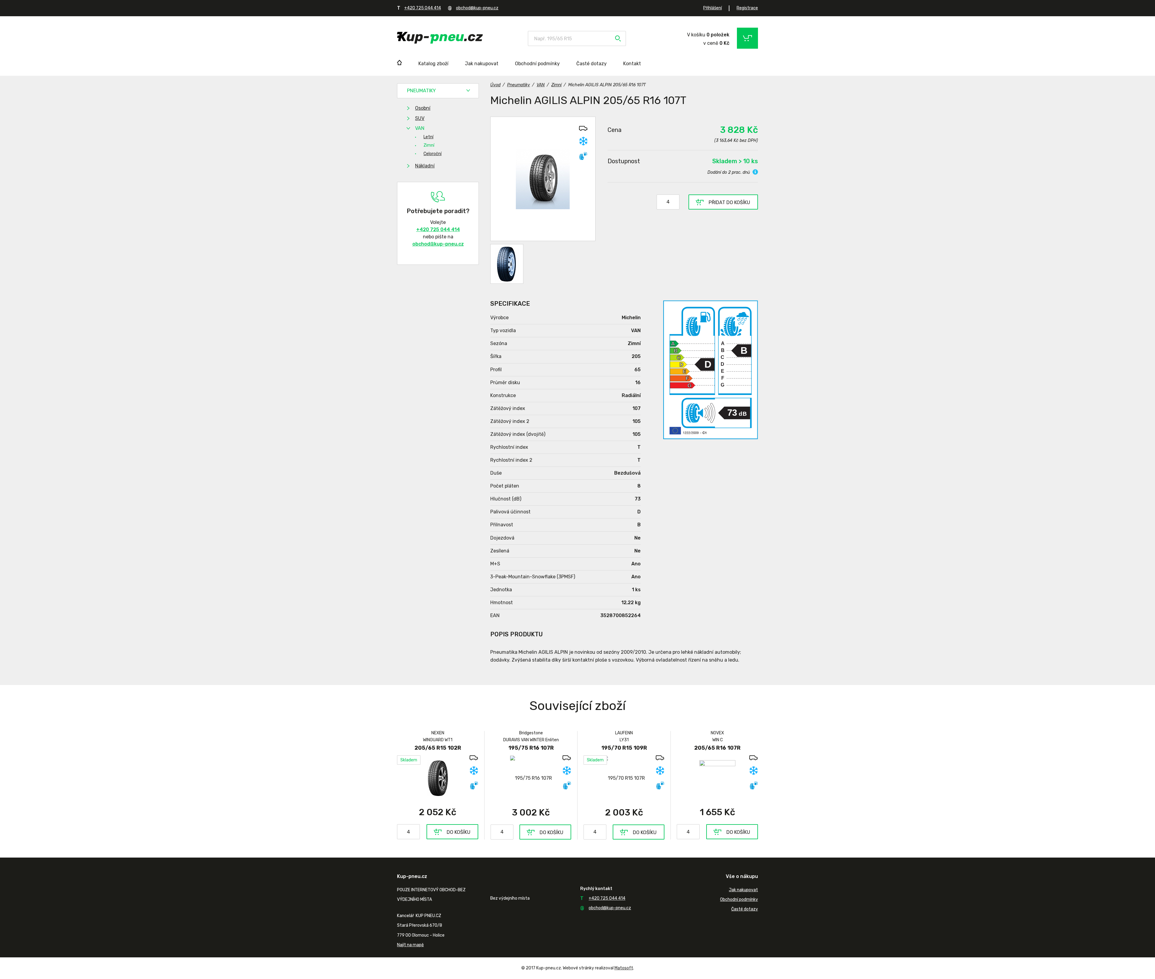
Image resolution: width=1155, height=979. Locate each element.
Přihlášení (712, 8)
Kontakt (632, 63)
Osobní (422, 108)
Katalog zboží (433, 63)
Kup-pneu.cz (440, 38)
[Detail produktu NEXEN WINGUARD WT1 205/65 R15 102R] (437, 777)
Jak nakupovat (481, 63)
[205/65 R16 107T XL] (543, 178)
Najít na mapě (410, 944)
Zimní (429, 145)
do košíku (729, 202)
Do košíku (458, 832)
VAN (419, 128)
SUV (419, 118)
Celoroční (433, 153)
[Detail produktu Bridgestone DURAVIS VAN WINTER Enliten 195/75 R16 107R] (531, 778)
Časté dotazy (591, 63)
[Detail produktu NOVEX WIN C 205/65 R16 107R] (717, 777)
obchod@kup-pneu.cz (477, 8)
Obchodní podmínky (537, 63)
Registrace (747, 8)
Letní (428, 136)
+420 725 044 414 (422, 8)
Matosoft (623, 968)
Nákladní (425, 166)
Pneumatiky (421, 90)
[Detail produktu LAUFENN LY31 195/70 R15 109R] (624, 778)
